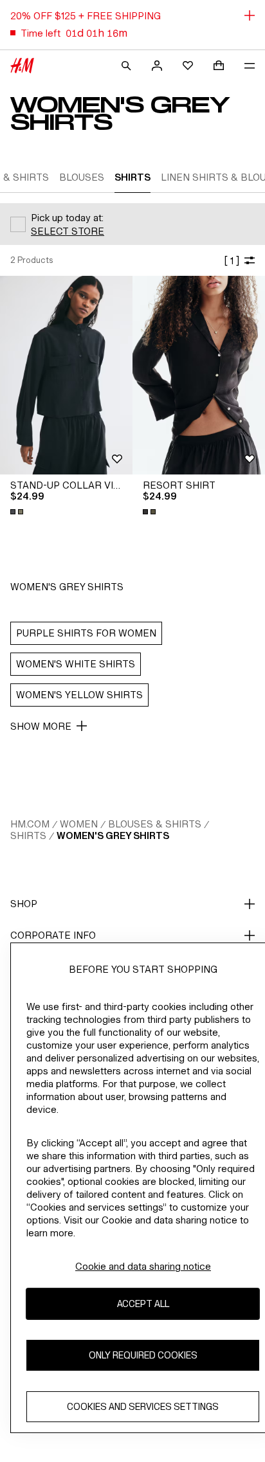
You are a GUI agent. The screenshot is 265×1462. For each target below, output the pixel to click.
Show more (40, 726)
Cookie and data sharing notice (143, 1266)
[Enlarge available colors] (18, 511)
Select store (67, 231)
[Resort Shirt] (198, 375)
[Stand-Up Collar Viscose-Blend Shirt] (66, 375)
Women (79, 823)
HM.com (30, 823)
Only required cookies (143, 1354)
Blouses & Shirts (154, 823)
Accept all (143, 1303)
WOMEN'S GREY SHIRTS (113, 835)
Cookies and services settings (143, 1406)
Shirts (28, 835)
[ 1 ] (231, 260)
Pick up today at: (67, 217)
